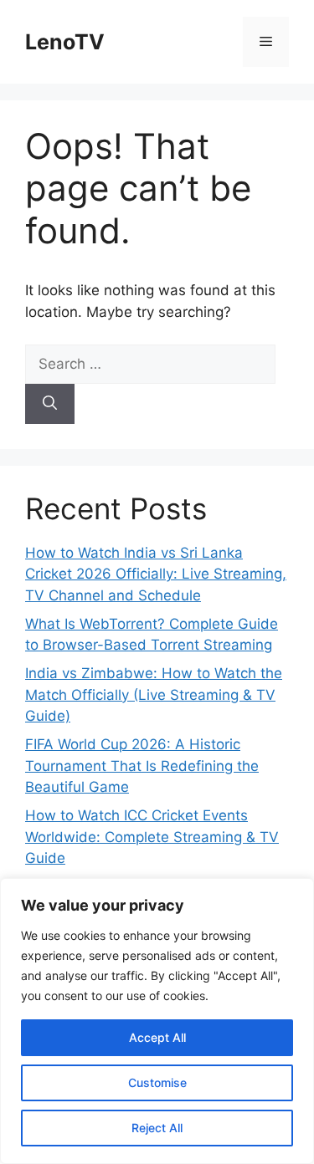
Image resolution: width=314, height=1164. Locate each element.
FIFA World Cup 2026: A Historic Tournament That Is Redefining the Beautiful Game (142, 765)
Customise (157, 1082)
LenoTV (65, 41)
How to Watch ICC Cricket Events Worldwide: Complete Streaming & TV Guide (152, 836)
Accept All (157, 1037)
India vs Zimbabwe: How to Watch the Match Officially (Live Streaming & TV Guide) (153, 694)
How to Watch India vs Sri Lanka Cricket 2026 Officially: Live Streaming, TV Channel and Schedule (155, 574)
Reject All (157, 1128)
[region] (157, 1021)
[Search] (50, 404)
